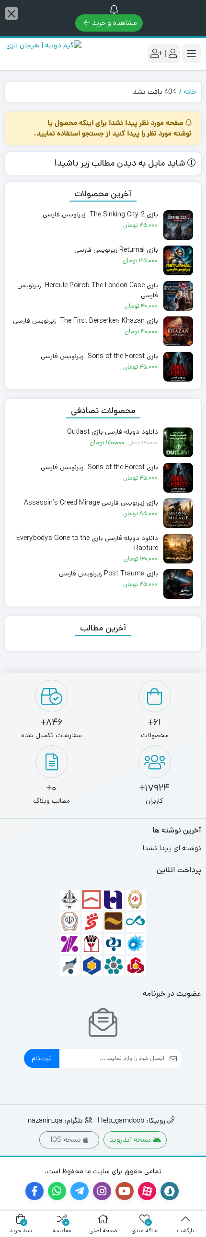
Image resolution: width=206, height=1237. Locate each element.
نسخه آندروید (131, 1140)
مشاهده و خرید (114, 23)
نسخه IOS (66, 1140)
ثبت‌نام (42, 1058)
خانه (189, 92)
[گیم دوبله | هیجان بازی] (43, 53)
